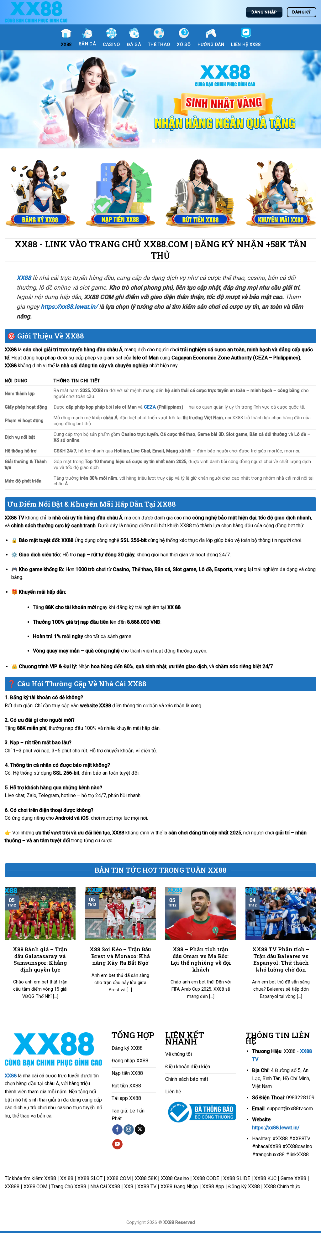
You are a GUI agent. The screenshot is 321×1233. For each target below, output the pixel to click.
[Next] (306, 100)
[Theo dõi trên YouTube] (117, 1146)
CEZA (150, 409)
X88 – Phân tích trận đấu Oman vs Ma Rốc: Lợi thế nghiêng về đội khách (201, 961)
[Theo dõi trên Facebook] (117, 1131)
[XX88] (36, 12)
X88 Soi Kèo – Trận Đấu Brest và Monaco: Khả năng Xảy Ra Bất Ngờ (120, 958)
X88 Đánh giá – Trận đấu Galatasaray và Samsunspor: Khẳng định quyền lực (40, 961)
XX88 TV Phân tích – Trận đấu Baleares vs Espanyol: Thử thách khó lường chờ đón (280, 961)
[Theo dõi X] (140, 1131)
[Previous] (14, 100)
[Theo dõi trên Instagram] (129, 1131)
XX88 (11, 1078)
